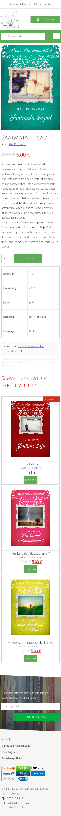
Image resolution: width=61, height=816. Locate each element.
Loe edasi (30, 480)
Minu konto (27, 4)
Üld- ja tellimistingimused (15, 745)
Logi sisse (47, 4)
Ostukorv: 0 (45, 19)
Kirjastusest (15, 4)
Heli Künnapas (17, 144)
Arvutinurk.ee (20, 807)
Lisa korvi (28, 258)
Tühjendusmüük (13, 351)
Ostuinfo (6, 739)
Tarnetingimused (11, 752)
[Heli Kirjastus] (10, 27)
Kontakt (38, 4)
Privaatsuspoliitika (11, 758)
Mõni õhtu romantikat (31, 346)
